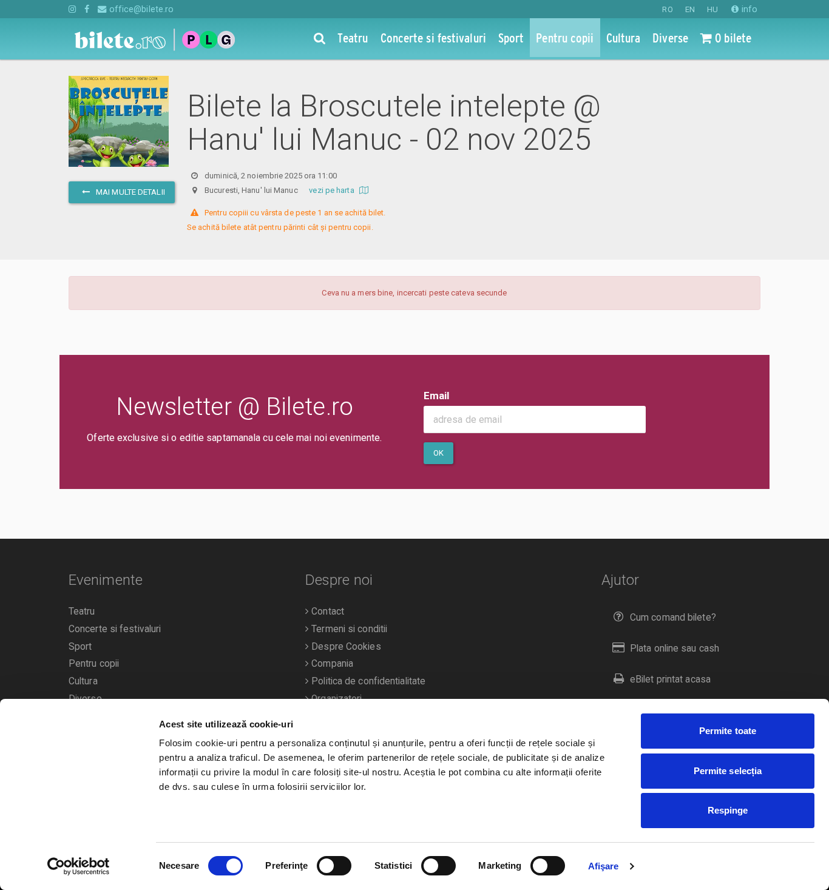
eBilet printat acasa (670, 679)
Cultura (83, 681)
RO (667, 9)
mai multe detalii (129, 192)
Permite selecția (728, 771)
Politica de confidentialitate (367, 681)
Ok (438, 452)
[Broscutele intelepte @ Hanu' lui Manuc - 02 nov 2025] (119, 133)
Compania (331, 663)
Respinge (728, 810)
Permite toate (727, 731)
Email (437, 395)
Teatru (82, 611)
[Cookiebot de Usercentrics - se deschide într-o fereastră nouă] (78, 866)
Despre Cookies (345, 646)
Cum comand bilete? (673, 617)
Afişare (603, 866)
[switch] (334, 865)
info (748, 9)
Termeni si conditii (348, 629)
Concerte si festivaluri (115, 629)
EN (690, 9)
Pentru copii (94, 663)
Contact (326, 611)
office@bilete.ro (140, 9)
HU (712, 9)
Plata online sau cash (674, 648)
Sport (80, 646)
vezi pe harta (332, 190)
